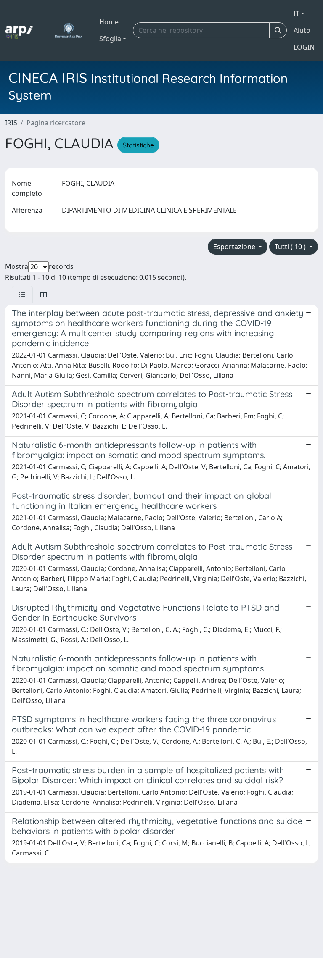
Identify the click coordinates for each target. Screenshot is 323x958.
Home (109, 21)
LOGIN (304, 47)
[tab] (22, 294)
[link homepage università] (68, 30)
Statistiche (138, 145)
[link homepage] (23, 30)
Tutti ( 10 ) (291, 246)
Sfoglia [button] (110, 38)
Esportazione (235, 246)
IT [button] (296, 13)
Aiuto (302, 30)
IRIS (11, 122)
